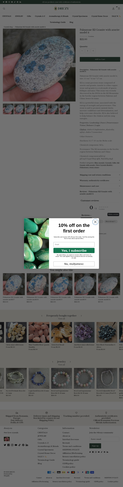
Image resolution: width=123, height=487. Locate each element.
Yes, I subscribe (74, 250)
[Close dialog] (95, 222)
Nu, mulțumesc (74, 263)
